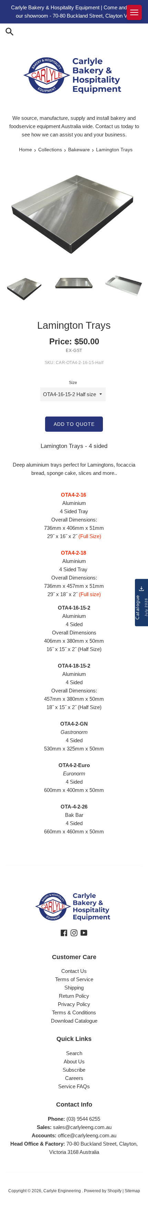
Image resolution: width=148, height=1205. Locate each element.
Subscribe (74, 1070)
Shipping (74, 988)
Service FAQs (74, 1086)
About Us (74, 1061)
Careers (74, 1078)
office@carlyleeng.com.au (87, 1135)
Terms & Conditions (74, 1012)
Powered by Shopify (102, 1190)
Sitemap (132, 1190)
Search (74, 1053)
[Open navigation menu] (134, 12)
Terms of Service (74, 979)
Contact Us (74, 971)
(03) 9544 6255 (83, 1119)
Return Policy (74, 996)
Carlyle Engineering (62, 1190)
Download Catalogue (74, 1021)
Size (73, 382)
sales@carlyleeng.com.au (82, 1127)
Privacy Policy (74, 1004)
